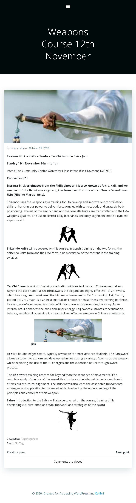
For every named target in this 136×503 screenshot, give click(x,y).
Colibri (99, 493)
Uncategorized (30, 438)
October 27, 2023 (39, 148)
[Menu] (68, 7)
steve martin (17, 148)
